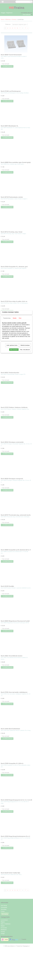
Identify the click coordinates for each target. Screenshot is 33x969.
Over (20, 318)
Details (14, 318)
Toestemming (6, 318)
